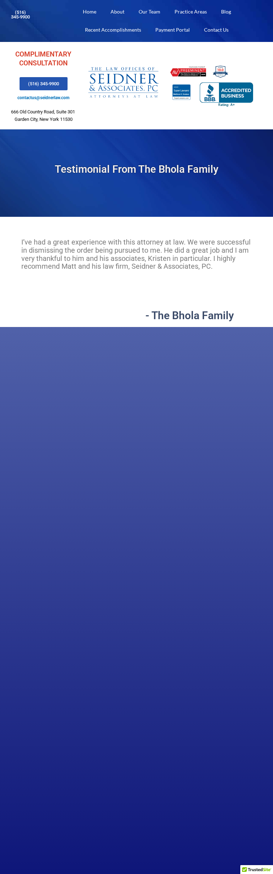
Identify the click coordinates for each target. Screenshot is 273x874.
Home (89, 12)
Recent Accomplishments (113, 30)
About (117, 12)
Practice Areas (191, 12)
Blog (226, 12)
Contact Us (216, 30)
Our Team (149, 12)
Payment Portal (172, 30)
